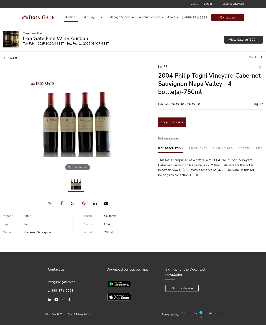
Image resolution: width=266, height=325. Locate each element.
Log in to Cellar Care (233, 3)
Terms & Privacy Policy (79, 314)
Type (6, 224)
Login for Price (172, 122)
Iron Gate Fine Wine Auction (55, 38)
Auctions (71, 17)
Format (87, 232)
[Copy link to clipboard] (50, 203)
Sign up (195, 3)
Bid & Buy (88, 17)
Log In (208, 3)
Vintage (8, 216)
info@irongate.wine (61, 282)
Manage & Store (119, 17)
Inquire (258, 104)
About (171, 17)
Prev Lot (11, 58)
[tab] (170, 150)
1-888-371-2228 (194, 17)
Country (88, 224)
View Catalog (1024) (243, 40)
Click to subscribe (182, 288)
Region (87, 216)
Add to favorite (260, 67)
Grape (7, 232)
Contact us (227, 17)
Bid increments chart (169, 138)
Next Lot (254, 57)
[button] (121, 17)
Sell (102, 17)
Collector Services (148, 17)
